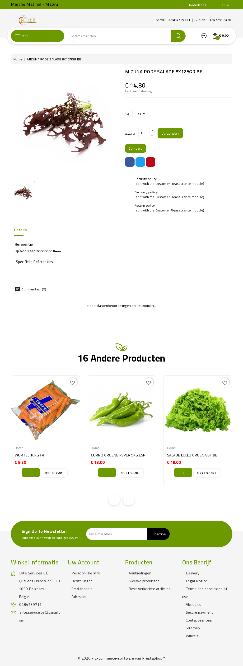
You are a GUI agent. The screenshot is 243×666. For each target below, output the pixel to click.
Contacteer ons (199, 620)
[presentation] (114, 499)
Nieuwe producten (144, 580)
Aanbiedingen (140, 573)
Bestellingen (82, 580)
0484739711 (30, 604)
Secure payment (199, 612)
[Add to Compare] (29, 442)
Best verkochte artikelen (150, 588)
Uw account (83, 562)
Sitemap (193, 628)
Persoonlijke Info (85, 573)
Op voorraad (25, 251)
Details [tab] (20, 229)
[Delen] (130, 162)
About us (193, 604)
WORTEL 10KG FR (29, 455)
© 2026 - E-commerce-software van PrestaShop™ (121, 658)
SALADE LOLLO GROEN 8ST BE (192, 455)
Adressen (79, 596)
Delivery (193, 573)
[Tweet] (140, 162)
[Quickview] (60, 442)
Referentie (24, 244)
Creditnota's (81, 588)
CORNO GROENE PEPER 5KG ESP (118, 455)
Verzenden (170, 133)
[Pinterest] (150, 162)
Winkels (192, 635)
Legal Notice (196, 580)
